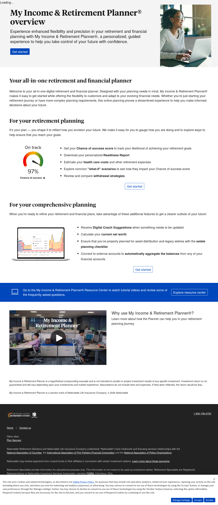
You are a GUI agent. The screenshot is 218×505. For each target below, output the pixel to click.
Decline (209, 500)
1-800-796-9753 (202, 413)
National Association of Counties (24, 452)
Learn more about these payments (150, 461)
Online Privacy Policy (83, 481)
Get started (20, 51)
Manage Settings (181, 500)
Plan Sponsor (14, 440)
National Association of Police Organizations (148, 452)
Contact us (25, 427)
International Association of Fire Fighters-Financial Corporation (81, 452)
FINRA (90, 473)
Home (10, 427)
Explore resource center (189, 292)
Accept (198, 500)
